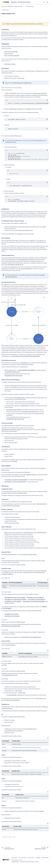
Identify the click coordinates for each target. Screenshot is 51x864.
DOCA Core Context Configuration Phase (17, 493)
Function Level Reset (10, 645)
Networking (14, 2)
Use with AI (6, 9)
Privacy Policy (14, 857)
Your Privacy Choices (22, 857)
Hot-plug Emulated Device (26, 268)
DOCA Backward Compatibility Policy (22, 82)
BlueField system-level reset (16, 109)
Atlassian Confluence (34, 861)
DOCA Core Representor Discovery (25, 364)
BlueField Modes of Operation (40, 93)
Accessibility (37, 857)
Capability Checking (30, 474)
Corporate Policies (44, 857)
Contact (21, 860)
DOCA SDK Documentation (24, 2)
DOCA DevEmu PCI (30, 6)
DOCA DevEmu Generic (24, 230)
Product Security (15, 860)
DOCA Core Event (21, 564)
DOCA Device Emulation (10, 64)
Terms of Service (30, 857)
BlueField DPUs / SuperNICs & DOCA (15, 6)
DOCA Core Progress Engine (29, 554)
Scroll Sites (27, 861)
